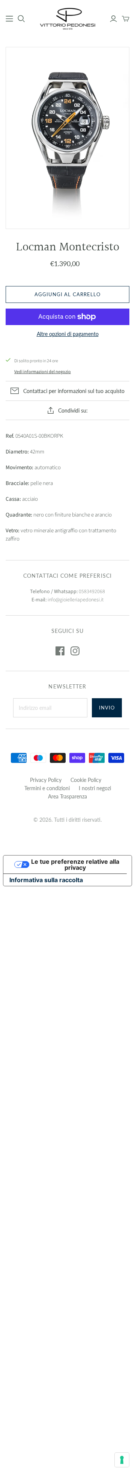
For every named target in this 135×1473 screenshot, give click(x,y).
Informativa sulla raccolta (46, 880)
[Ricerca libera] (21, 19)
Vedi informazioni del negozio (42, 372)
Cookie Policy (85, 780)
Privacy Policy (46, 780)
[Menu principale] (9, 19)
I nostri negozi (95, 788)
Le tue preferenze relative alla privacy (75, 864)
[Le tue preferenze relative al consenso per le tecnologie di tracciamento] (122, 1460)
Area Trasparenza (67, 796)
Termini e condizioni (47, 788)
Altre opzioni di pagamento (68, 334)
